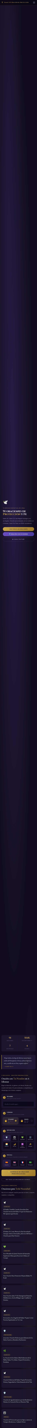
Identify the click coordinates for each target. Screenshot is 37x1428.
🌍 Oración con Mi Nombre (18, 534)
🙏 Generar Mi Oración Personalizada (18, 1173)
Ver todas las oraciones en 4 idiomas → (18, 1179)
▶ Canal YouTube (18, 539)
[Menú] (34, 2)
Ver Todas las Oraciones (18, 529)
